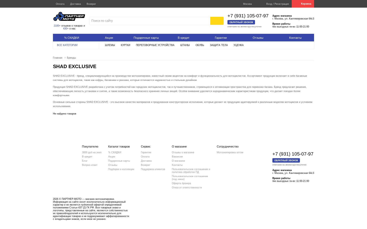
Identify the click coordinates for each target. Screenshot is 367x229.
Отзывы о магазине (183, 152)
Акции (111, 156)
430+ (66, 28)
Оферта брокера (181, 183)
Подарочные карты (119, 160)
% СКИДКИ (114, 152)
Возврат (91, 3)
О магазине (178, 160)
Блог (85, 160)
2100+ (57, 25)
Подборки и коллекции (121, 169)
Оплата (60, 3)
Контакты (177, 165)
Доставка (75, 3)
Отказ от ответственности (187, 187)
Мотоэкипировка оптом (230, 152)
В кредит (87, 156)
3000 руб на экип (91, 152)
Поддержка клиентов (153, 169)
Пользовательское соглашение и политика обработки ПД (191, 170)
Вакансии (177, 156)
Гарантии (146, 152)
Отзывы (112, 165)
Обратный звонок (241, 22)
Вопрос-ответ (89, 165)
